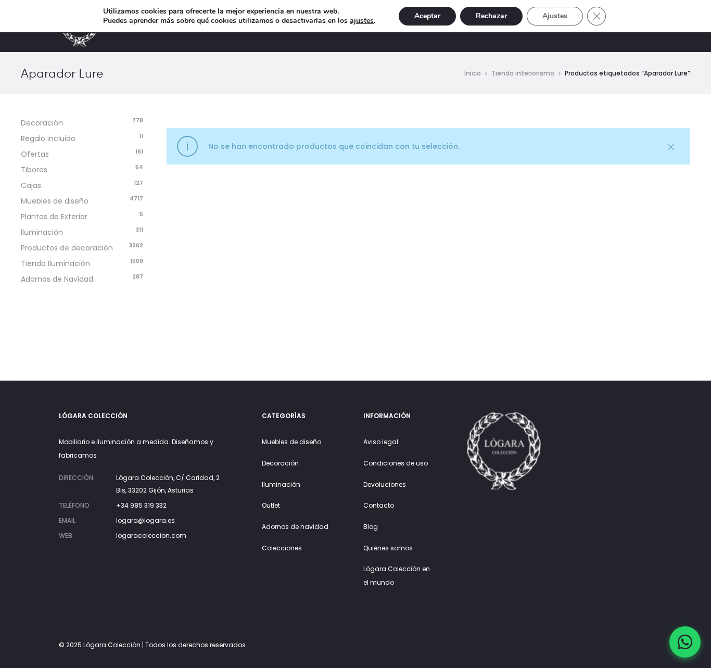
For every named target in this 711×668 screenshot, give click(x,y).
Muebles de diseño (54, 201)
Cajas (31, 185)
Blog (370, 526)
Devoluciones (384, 484)
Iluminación (42, 232)
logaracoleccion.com (151, 535)
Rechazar (491, 16)
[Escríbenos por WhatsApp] (685, 642)
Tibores (34, 170)
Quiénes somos (388, 548)
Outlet (271, 505)
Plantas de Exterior (54, 216)
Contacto (378, 505)
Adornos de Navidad (57, 279)
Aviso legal (380, 441)
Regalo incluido (48, 138)
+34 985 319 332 (141, 505)
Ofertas (35, 154)
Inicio (472, 73)
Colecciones (282, 548)
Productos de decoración (67, 248)
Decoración (42, 123)
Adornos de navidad (295, 526)
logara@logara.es (145, 520)
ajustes (362, 21)
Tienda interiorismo (522, 73)
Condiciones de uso (395, 463)
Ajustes (554, 16)
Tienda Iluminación (55, 263)
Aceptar (427, 16)
